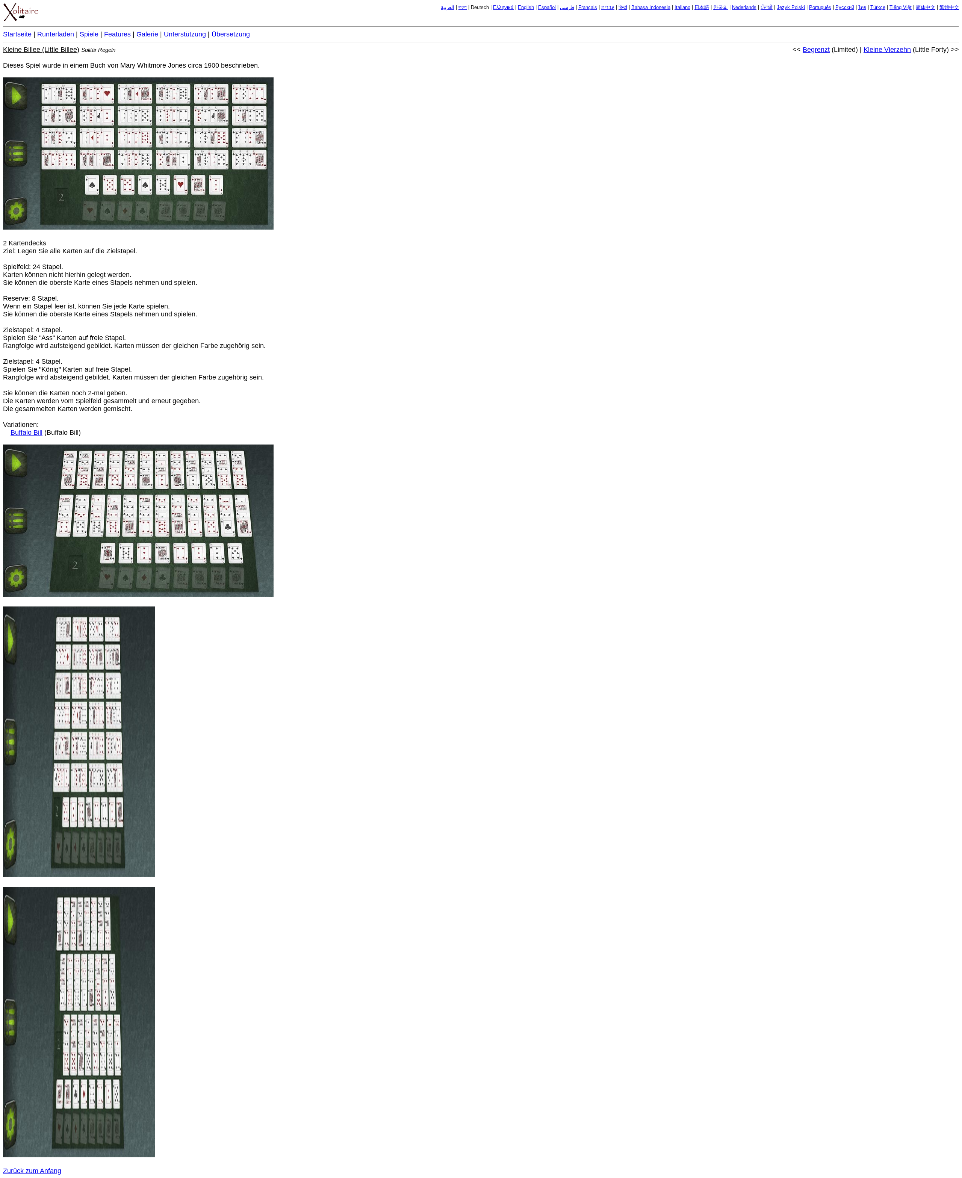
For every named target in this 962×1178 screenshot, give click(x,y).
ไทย (862, 7)
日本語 (701, 7)
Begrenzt (816, 49)
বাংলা (462, 7)
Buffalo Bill (26, 432)
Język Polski (791, 7)
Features (117, 34)
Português (820, 7)
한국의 (720, 7)
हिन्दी (623, 7)
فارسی (567, 7)
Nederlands (744, 7)
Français (587, 7)
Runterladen (55, 34)
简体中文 (925, 7)
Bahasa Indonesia (650, 7)
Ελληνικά (503, 7)
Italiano (682, 7)
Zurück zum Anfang (32, 1171)
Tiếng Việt (900, 7)
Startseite (17, 34)
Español (547, 7)
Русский (844, 7)
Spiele (89, 34)
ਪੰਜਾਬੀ (767, 7)
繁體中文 (949, 7)
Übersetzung (231, 34)
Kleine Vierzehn (887, 49)
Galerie (147, 34)
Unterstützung (185, 34)
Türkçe (877, 7)
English (526, 7)
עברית (607, 7)
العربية (447, 7)
